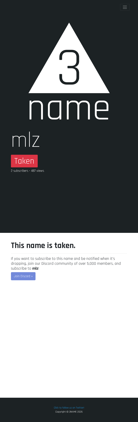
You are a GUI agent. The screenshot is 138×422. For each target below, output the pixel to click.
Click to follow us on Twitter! (69, 408)
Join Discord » (23, 276)
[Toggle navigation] (125, 7)
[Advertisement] (69, 199)
